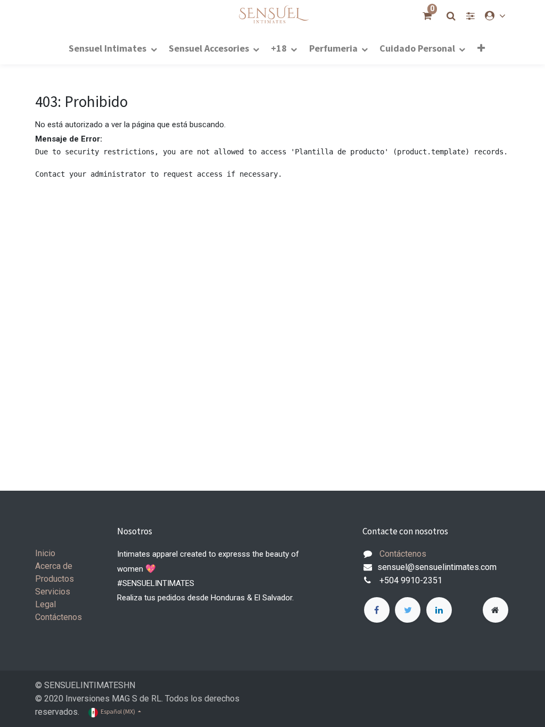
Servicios (52, 591)
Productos (54, 579)
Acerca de (53, 566)
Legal (45, 604)
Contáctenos (58, 617)
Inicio (45, 553)
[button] (480, 47)
